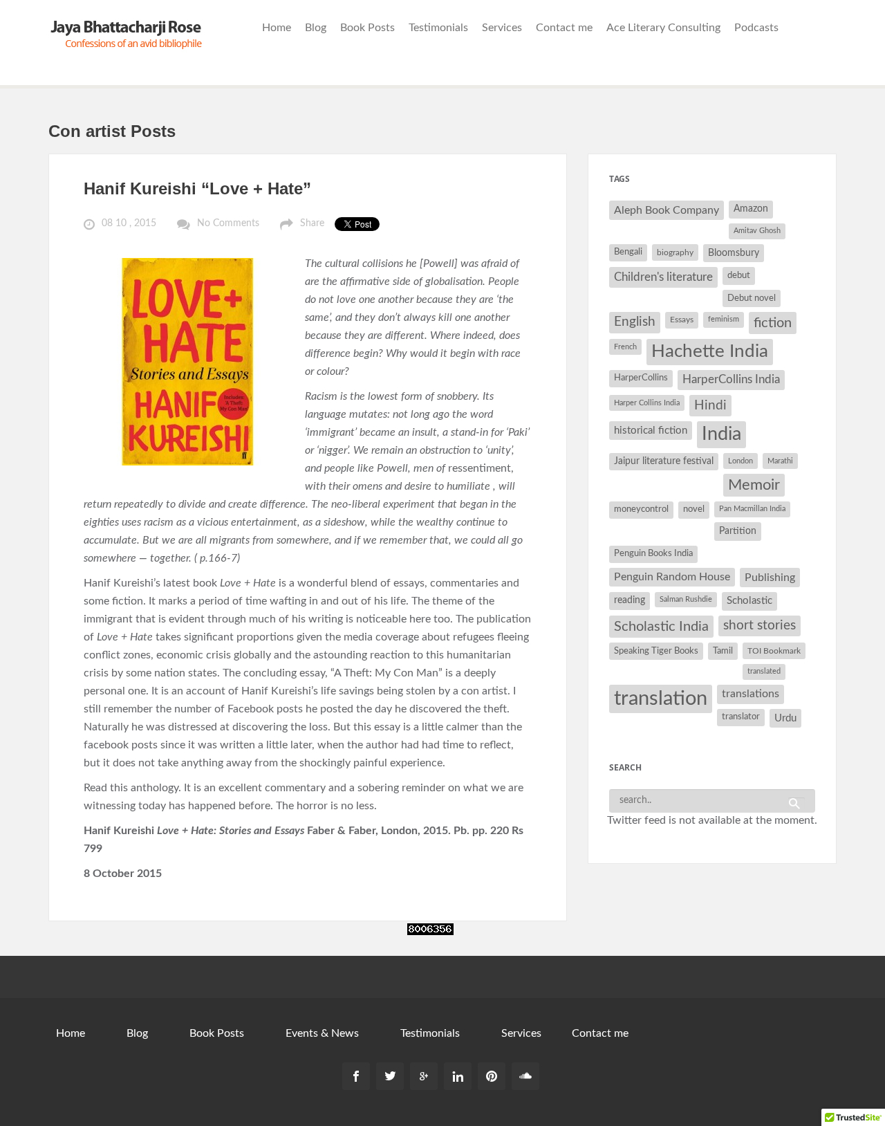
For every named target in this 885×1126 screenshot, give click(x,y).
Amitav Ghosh (757, 230)
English (634, 322)
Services (502, 27)
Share (312, 223)
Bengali (628, 252)
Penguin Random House (672, 576)
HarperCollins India (731, 379)
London (740, 461)
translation (660, 698)
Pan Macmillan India (752, 509)
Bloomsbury (733, 253)
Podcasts (756, 27)
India (721, 434)
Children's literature (663, 277)
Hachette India (709, 351)
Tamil (723, 651)
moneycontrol (641, 509)
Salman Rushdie (686, 599)
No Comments (228, 223)
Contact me (564, 27)
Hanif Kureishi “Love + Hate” (197, 188)
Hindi (710, 405)
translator (741, 716)
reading (629, 600)
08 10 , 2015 (129, 223)
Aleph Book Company (666, 210)
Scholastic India (661, 627)
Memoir (754, 485)
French (625, 347)
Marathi (780, 461)
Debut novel (751, 298)
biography (675, 252)
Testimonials (438, 27)
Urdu (785, 718)
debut (738, 275)
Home (276, 27)
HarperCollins (641, 377)
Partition (737, 531)
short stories (759, 625)
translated (764, 671)
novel (694, 509)
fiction (773, 323)
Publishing (770, 577)
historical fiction (650, 430)
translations (750, 693)
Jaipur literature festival (664, 461)
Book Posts (367, 27)
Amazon (751, 209)
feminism (723, 319)
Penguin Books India (653, 553)
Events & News (322, 1033)
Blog (315, 27)
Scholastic (749, 601)
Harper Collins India (647, 403)
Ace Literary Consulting (663, 27)
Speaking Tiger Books (656, 651)
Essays (681, 319)
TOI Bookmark (774, 651)
